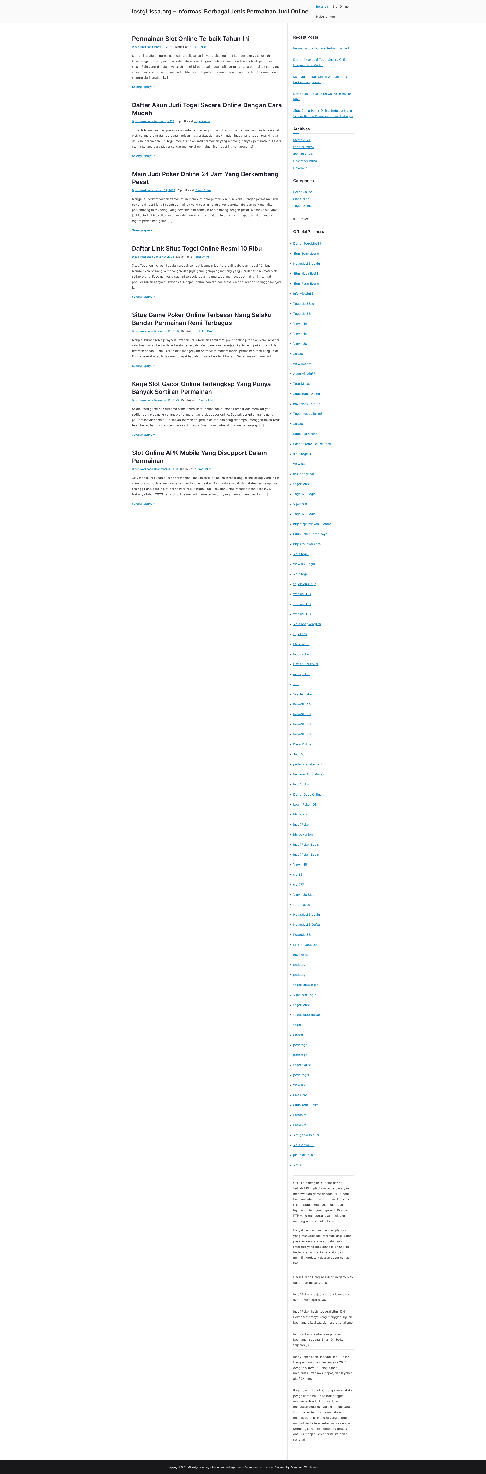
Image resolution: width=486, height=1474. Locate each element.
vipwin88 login (304, 564)
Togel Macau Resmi (307, 414)
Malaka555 (301, 644)
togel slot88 (302, 1065)
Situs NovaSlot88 (306, 273)
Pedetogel (300, 1252)
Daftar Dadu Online (307, 794)
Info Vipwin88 (303, 293)
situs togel (301, 554)
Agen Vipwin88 (304, 373)
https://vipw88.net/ (307, 544)
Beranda (322, 6)
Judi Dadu (300, 754)
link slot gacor (303, 474)
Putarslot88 (301, 1115)
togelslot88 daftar (306, 1015)
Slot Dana (300, 1095)
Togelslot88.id (303, 303)
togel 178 (300, 634)
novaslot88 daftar (306, 404)
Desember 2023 (305, 161)
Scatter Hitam (303, 694)
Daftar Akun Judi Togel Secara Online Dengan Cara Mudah (320, 62)
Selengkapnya (142, 87)
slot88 (298, 874)
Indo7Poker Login (306, 844)
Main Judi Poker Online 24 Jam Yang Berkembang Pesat (320, 79)
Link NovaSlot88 (305, 945)
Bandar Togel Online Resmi (312, 444)
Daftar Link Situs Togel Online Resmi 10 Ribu (197, 248)
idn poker (300, 814)
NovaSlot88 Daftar (307, 924)
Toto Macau (302, 384)
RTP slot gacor (331, 1183)
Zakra (294, 1467)
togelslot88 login (305, 985)
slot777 (298, 884)
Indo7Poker (301, 654)
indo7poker (301, 674)
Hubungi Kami (326, 16)
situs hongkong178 (307, 624)
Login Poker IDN (305, 804)
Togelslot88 (302, 314)
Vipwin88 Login (304, 995)
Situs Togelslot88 (306, 253)
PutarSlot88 (302, 704)
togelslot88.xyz (304, 584)
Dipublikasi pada (152, 46)
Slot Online (341, 6)
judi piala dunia (304, 1155)
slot (296, 684)
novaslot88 (301, 955)
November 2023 (305, 168)
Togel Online (202, 121)
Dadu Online (302, 744)
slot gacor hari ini (306, 1135)
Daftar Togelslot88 (307, 243)
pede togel (301, 1075)
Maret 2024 (302, 140)
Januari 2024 (303, 154)
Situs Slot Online (305, 434)
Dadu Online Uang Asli (309, 1277)
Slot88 (298, 354)
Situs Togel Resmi (306, 1105)
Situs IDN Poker (333, 1339)
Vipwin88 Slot (303, 894)
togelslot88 (301, 484)
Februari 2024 (303, 147)
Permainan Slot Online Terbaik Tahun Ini (190, 38)
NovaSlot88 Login (306, 263)
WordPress (311, 1467)
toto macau (301, 905)
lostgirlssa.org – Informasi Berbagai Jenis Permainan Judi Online (220, 11)
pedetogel (300, 964)
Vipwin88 (300, 323)
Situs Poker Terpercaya (310, 534)
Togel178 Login (304, 494)
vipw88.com (302, 364)
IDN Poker (300, 219)
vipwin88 (300, 464)
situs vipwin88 (303, 1145)
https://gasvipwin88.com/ (312, 524)
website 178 (302, 594)
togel (297, 1025)
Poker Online (203, 190)
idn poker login (304, 834)
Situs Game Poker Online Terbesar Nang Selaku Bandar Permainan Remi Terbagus (323, 113)
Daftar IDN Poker (306, 664)
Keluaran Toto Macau (308, 774)
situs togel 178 (304, 454)
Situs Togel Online (306, 394)
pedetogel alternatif (307, 764)
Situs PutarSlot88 (306, 283)
